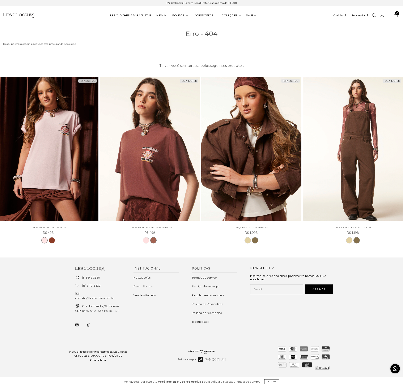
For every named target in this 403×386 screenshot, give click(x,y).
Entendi (272, 382)
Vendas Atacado (144, 295)
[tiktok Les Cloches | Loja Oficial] (91, 325)
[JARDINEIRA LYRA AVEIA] (349, 240)
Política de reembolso (207, 313)
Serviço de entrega (205, 286)
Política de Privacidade (207, 304)
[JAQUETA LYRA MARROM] (251, 150)
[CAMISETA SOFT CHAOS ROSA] (44, 240)
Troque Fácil (200, 321)
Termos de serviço (204, 277)
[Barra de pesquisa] (374, 15)
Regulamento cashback (208, 295)
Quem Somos (143, 286)
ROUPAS (178, 15)
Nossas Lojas (141, 277)
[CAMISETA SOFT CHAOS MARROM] (52, 240)
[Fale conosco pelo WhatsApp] (395, 368)
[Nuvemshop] (201, 352)
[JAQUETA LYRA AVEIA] (248, 240)
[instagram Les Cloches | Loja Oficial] (79, 325)
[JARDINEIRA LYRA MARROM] (353, 150)
